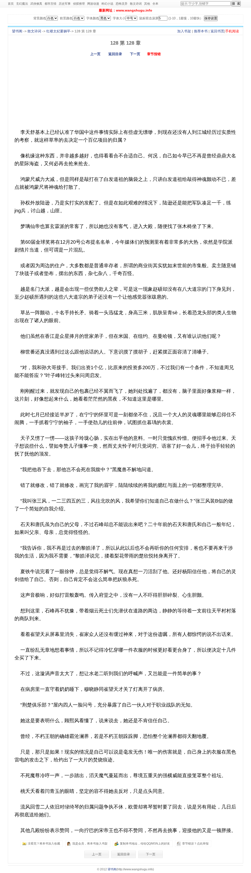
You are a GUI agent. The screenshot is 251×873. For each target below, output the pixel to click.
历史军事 (65, 3)
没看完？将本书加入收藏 (44, 843)
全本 (155, 3)
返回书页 (217, 31)
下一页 (135, 54)
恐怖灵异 (121, 3)
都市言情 (50, 3)
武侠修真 (36, 3)
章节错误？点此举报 (195, 843)
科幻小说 (107, 3)
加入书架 (184, 31)
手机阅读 (232, 31)
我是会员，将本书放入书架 (90, 843)
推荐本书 (201, 31)
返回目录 (115, 54)
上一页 (95, 54)
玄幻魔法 (22, 3)
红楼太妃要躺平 (58, 31)
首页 (11, 3)
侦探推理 (79, 3)
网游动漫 (93, 3)
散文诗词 (136, 3)
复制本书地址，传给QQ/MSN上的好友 (145, 843)
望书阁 (17, 31)
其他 (147, 3)
